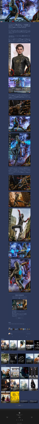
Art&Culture (11, 23)
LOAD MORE (19, 405)
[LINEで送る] (26, 336)
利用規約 (7, 417)
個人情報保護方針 (19, 417)
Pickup (2, 352)
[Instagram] (20, 420)
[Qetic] (2, 2)
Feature (2, 339)
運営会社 (31, 417)
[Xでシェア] (19, 336)
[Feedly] (22, 420)
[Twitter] (19, 420)
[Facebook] (17, 420)
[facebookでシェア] (13, 336)
